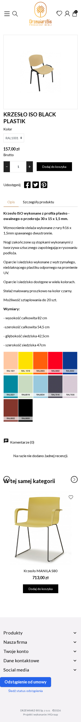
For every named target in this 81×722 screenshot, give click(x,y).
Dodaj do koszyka (54, 167)
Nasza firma (15, 642)
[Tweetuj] (35, 184)
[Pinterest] (44, 184)
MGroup (53, 714)
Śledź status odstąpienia (25, 691)
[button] (15, 13)
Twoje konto (16, 651)
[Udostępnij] (27, 184)
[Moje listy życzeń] (59, 13)
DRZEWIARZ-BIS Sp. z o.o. (35, 710)
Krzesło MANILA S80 (40, 571)
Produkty (12, 632)
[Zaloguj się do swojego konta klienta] (67, 13)
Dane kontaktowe (21, 660)
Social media (16, 669)
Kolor (7, 129)
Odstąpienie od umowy (25, 681)
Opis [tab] (11, 202)
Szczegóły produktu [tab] (38, 202)
